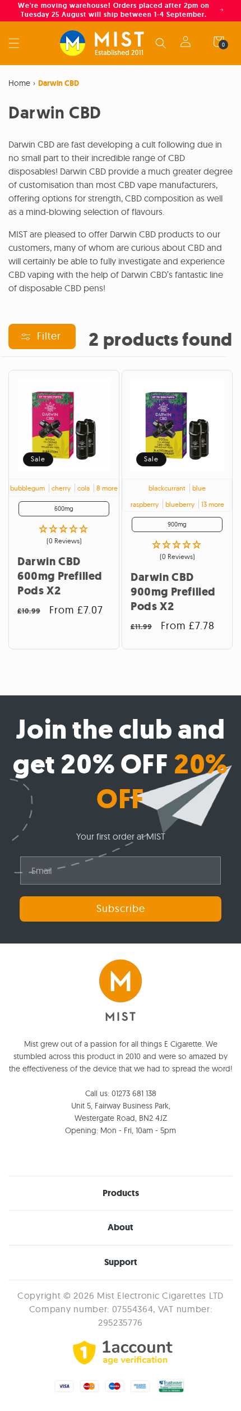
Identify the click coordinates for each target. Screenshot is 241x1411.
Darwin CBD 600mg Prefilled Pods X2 (60, 576)
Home (19, 83)
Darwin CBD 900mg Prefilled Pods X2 (173, 592)
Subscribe (120, 908)
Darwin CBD (58, 83)
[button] (14, 43)
